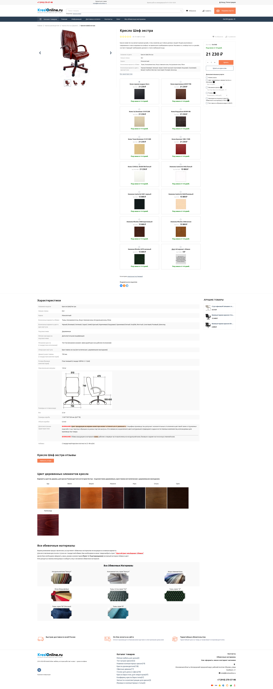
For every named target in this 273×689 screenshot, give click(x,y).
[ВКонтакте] (121, 285)
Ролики (211, 93)
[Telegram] (127, 285)
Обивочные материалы (226, 657)
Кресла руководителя (52, 25)
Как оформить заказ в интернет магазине (218, 660)
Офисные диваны (125, 669)
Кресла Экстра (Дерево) (70, 25)
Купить (226, 62)
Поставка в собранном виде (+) (220, 103)
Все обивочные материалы (135, 19)
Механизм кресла (214, 87)
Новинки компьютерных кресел (131, 663)
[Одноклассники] (124, 285)
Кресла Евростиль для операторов (132, 675)
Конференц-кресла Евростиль (130, 677)
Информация (76, 19)
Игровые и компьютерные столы (131, 683)
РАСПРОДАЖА (228, 19)
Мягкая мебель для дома (128, 658)
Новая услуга (212, 77)
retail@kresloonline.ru (100, 3)
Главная (64, 19)
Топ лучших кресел (126, 661)
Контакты (108, 19)
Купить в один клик (220, 68)
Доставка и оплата (93, 19)
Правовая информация (44, 674)
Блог (118, 19)
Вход (223, 2)
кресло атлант (77, 13)
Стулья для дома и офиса (129, 672)
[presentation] (40, 53)
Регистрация (231, 2)
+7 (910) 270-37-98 (45, 2)
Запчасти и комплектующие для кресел (134, 680)
